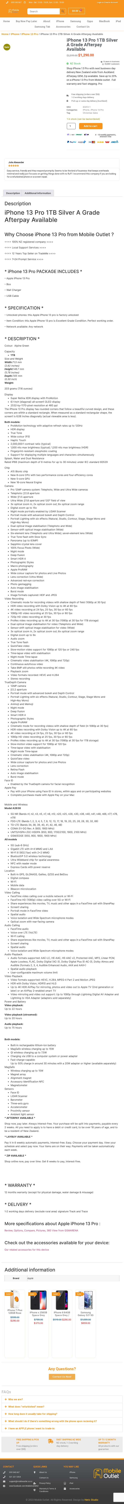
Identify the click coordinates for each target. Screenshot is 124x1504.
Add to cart (90, 126)
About (46, 21)
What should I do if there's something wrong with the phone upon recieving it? (52, 1386)
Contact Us (83, 26)
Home (6, 21)
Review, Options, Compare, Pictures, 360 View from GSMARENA (41, 1230)
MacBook (104, 21)
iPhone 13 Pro (29, 34)
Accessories (63, 26)
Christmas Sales (90, 113)
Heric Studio (91, 1465)
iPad (118, 21)
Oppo (90, 21)
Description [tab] (13, 193)
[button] (52, 50)
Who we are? (15, 1364)
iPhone (60, 21)
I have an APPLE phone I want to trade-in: (31, 1393)
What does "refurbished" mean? (26, 1372)
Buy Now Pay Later (26, 21)
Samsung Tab (42, 26)
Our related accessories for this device (27, 1249)
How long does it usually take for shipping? (32, 1379)
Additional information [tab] (38, 193)
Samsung (75, 21)
